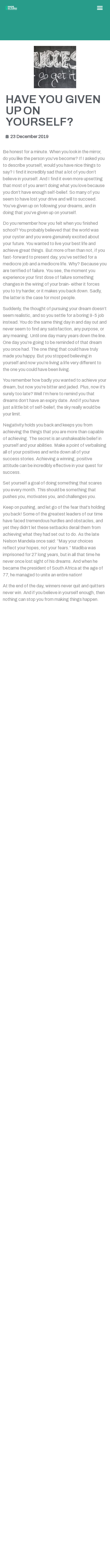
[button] (100, 7)
